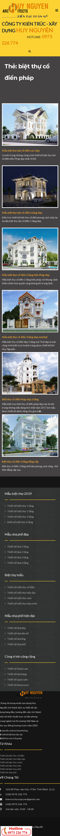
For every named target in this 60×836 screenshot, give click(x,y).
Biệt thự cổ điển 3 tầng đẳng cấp (20, 461)
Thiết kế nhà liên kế (18, 633)
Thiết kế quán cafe (17, 679)
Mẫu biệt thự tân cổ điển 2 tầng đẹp (22, 212)
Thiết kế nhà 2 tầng (17, 551)
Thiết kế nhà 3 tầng (17, 557)
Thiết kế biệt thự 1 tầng (20, 505)
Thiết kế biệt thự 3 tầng (20, 516)
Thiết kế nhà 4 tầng (17, 562)
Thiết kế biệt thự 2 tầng (20, 511)
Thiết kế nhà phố (16, 644)
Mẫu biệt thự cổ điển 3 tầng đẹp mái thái (24, 336)
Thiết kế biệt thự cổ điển (21, 587)
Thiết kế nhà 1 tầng (17, 546)
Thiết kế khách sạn (17, 668)
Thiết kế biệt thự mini (19, 598)
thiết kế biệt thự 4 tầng (20, 522)
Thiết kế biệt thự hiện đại (21, 592)
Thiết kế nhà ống (16, 638)
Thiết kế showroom (18, 684)
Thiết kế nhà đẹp (16, 627)
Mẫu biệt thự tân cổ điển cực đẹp (21, 150)
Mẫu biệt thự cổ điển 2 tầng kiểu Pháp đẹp (26, 274)
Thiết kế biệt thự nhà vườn (22, 603)
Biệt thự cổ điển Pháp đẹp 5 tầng (20, 399)
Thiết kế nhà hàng (17, 674)
